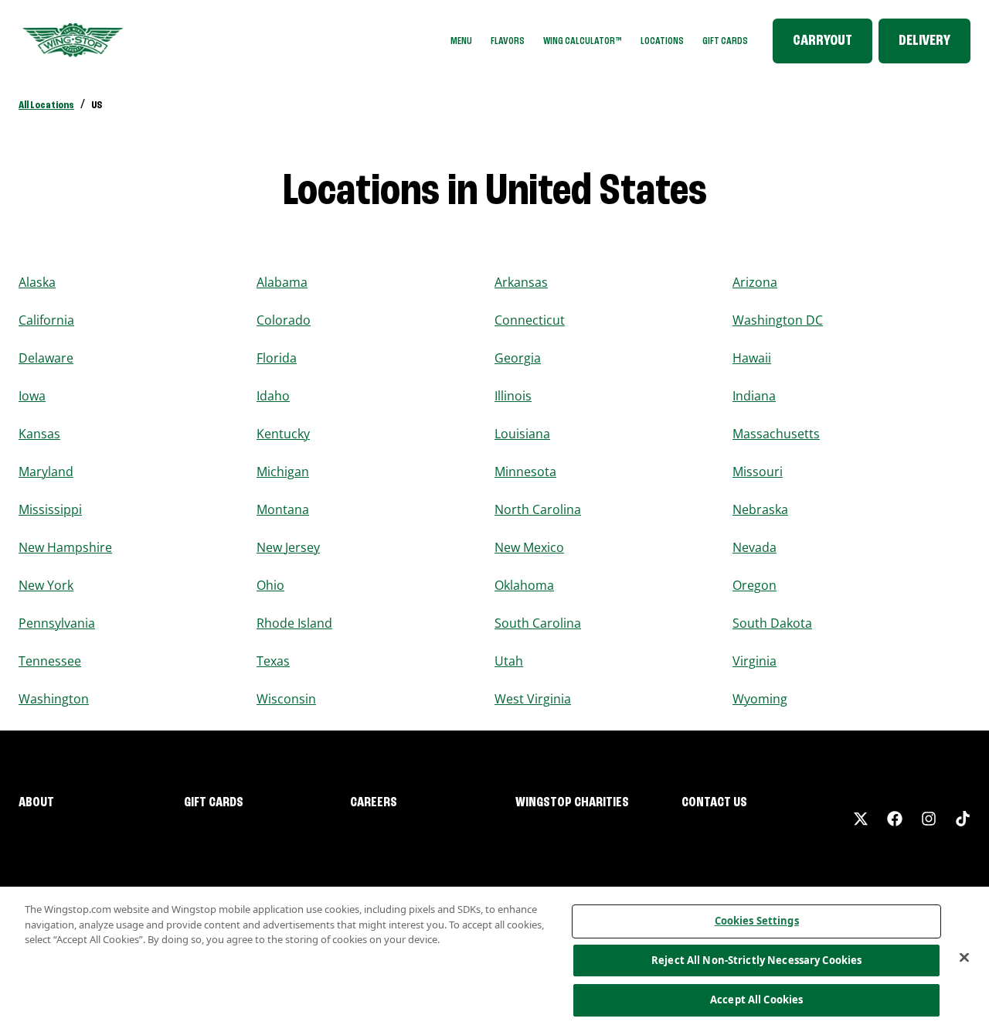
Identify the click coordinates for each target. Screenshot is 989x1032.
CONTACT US (714, 802)
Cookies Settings (757, 921)
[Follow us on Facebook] (894, 818)
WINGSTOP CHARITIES (572, 802)
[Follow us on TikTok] (962, 818)
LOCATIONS (662, 41)
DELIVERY (924, 41)
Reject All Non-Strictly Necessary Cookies (756, 960)
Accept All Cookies (756, 999)
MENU (461, 41)
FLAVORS (508, 41)
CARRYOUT (822, 41)
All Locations (46, 105)
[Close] (964, 958)
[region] (494, 959)
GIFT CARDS (725, 41)
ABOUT (36, 802)
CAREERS (373, 802)
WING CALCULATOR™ (582, 41)
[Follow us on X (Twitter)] (860, 818)
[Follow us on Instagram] (928, 818)
